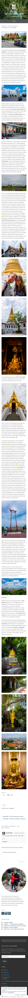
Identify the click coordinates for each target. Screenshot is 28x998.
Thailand (11, 808)
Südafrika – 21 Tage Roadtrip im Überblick (13, 924)
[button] (14, 879)
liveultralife (9, 833)
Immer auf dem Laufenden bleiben (9, 946)
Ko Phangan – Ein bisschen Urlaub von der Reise (14, 818)
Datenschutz (6, 974)
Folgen (4, 961)
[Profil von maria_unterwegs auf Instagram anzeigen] (6, 913)
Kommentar (21, 861)
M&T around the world (14, 14)
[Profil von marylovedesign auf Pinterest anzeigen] (9, 913)
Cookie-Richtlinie (11, 992)
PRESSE (5, 983)
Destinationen (6, 977)
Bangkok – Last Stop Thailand (11, 927)
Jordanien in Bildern (8, 922)
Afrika (5, 978)
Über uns (5, 970)
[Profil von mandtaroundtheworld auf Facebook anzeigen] (3, 913)
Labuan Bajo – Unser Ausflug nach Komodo (13, 816)
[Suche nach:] (14, 940)
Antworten (4, 841)
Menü (14, 21)
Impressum (6, 972)
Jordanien (5, 986)
